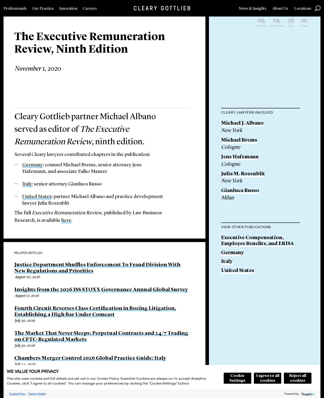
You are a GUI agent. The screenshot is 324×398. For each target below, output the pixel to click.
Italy (27, 184)
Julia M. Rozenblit (243, 174)
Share (304, 25)
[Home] (162, 8)
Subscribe (261, 25)
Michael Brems (239, 140)
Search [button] (317, 8)
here (66, 220)
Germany (32, 165)
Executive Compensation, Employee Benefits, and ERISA (257, 241)
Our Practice (43, 9)
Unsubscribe (277, 25)
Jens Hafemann (240, 157)
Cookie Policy (17, 393)
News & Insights (252, 9)
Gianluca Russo (240, 190)
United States (37, 196)
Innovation (68, 9)
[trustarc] (307, 393)
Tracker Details (37, 393)
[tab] (260, 113)
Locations (302, 9)
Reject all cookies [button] (297, 378)
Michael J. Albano (242, 123)
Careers (90, 9)
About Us (280, 9)
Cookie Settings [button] (237, 378)
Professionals (15, 9)
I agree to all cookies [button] (267, 378)
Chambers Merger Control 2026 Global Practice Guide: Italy (90, 358)
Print (291, 25)
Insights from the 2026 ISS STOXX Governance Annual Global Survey (101, 289)
